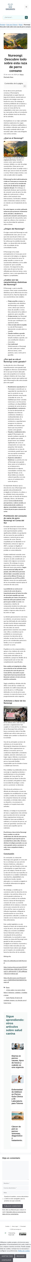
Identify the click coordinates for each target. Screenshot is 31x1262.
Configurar (6, 1260)
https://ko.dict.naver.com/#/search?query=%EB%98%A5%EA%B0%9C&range (15, 980)
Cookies (7, 1226)
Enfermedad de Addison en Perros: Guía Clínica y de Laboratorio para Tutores (17, 1096)
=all (8, 982)
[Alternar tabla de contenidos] (24, 86)
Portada (2, 24)
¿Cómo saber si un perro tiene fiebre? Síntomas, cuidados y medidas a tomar (15, 992)
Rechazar (20, 1256)
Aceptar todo (7, 1256)
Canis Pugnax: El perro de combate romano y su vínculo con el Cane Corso (15, 1000)
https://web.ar (8, 967)
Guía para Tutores (11, 24)
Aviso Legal (15, 1226)
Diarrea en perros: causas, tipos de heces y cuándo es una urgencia (18, 1061)
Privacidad (23, 1226)
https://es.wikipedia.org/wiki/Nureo (15, 961)
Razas (20, 24)
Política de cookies (24, 1251)
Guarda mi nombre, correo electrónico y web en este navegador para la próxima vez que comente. (16, 1199)
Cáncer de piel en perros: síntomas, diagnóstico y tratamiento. (17, 1133)
